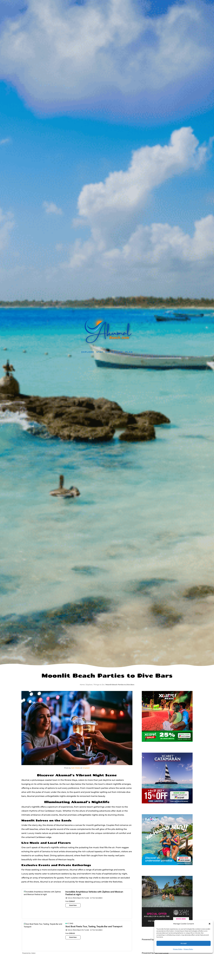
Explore (87, 352)
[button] (209, 924)
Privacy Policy (177, 949)
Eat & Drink (114, 352)
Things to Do (99, 685)
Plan (129, 352)
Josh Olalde (75, 768)
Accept (184, 943)
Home (82, 685)
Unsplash (86, 768)
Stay (99, 352)
